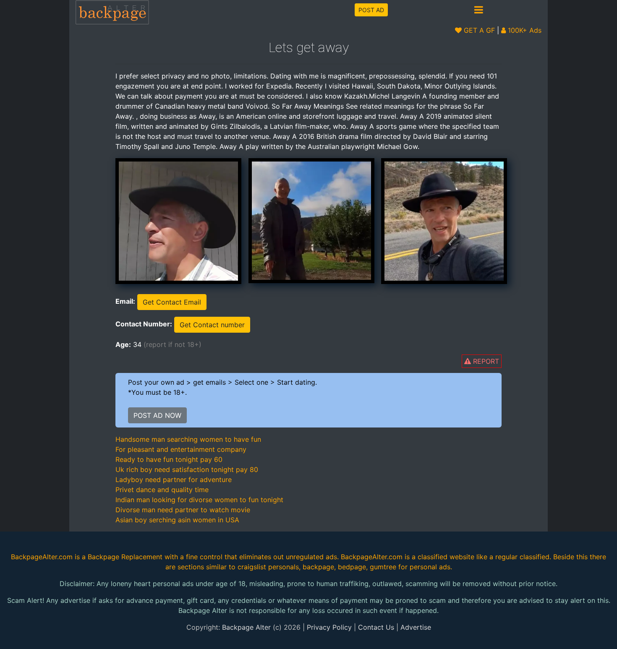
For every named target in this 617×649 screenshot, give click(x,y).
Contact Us (376, 627)
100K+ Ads (523, 30)
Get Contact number (212, 325)
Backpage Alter (246, 627)
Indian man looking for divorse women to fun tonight (199, 499)
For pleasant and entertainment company (180, 449)
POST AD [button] (371, 9)
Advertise (415, 627)
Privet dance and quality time (162, 489)
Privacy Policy (329, 627)
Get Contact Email (172, 302)
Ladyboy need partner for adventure (173, 479)
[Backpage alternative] (112, 12)
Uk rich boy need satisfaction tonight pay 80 (186, 469)
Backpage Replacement (125, 557)
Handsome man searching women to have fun (188, 439)
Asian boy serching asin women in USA (177, 520)
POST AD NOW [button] (157, 415)
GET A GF (478, 30)
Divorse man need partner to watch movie (182, 510)
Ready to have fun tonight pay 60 (168, 459)
